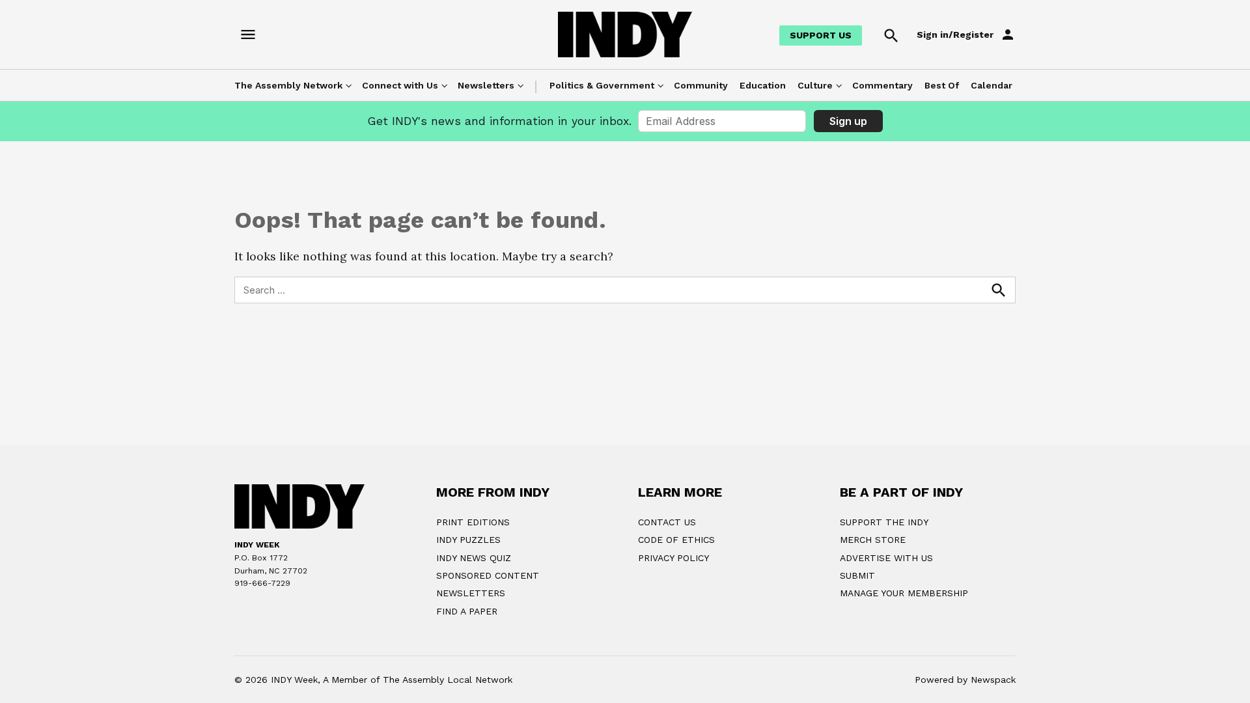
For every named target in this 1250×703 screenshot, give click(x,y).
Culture (815, 85)
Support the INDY (884, 522)
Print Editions (473, 522)
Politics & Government (601, 85)
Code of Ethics (676, 539)
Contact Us (667, 522)
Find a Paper (466, 611)
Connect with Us (400, 85)
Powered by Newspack (965, 679)
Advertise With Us (886, 558)
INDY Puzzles (468, 539)
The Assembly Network (288, 85)
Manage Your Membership (904, 593)
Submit (857, 575)
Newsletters (486, 85)
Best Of (941, 85)
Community (701, 85)
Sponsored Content (487, 575)
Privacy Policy (673, 558)
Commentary (882, 85)
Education (763, 85)
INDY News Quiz (473, 558)
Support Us (821, 35)
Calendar (991, 85)
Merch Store (873, 539)
